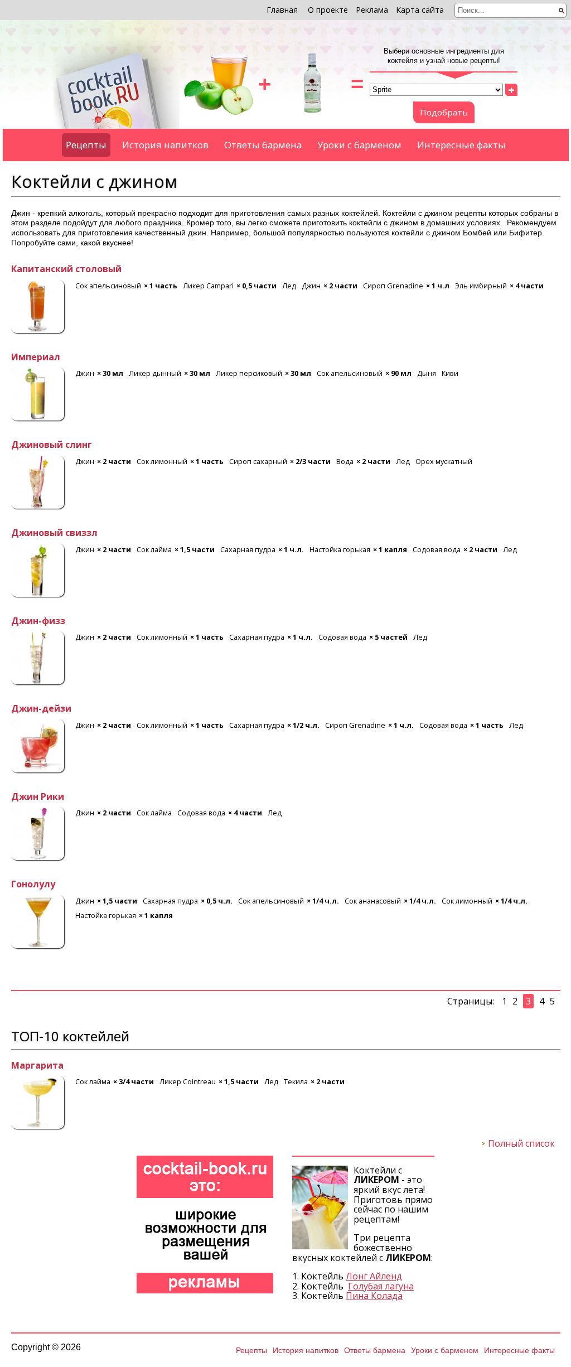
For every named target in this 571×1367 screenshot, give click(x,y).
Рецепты (86, 144)
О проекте (328, 9)
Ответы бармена (263, 144)
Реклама (372, 9)
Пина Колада (374, 1295)
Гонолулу (33, 885)
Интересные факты (461, 144)
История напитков (165, 144)
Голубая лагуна (381, 1286)
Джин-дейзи (41, 709)
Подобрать (444, 112)
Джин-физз (38, 621)
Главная (282, 9)
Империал (35, 357)
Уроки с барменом (359, 144)
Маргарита (37, 1066)
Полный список (521, 1144)
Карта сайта (420, 9)
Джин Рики (37, 797)
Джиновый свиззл (54, 533)
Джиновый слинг (51, 445)
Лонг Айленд (374, 1276)
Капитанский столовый (66, 269)
